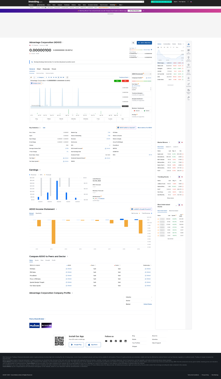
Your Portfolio (136, 343)
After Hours (50, 7)
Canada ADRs (65, 7)
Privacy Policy (205, 375)
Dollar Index (161, 79)
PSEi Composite (162, 63)
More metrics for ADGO (145, 127)
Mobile (134, 339)
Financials (46, 69)
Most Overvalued (173, 210)
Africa (95, 7)
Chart (39, 69)
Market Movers (163, 142)
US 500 (159, 71)
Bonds (174, 44)
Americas (72, 7)
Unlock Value (146, 49)
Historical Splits (50, 73)
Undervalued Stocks (114, 7)
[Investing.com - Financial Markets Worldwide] (35, 2)
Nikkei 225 (160, 65)
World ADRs (57, 7)
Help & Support (156, 343)
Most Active (161, 146)
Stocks (31, 7)
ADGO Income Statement (42, 209)
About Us (154, 336)
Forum (54, 69)
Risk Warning (215, 375)
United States (148, 304)
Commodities (166, 44)
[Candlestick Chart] (31, 77)
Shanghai (160, 68)
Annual (31, 213)
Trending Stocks (163, 177)
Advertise (155, 339)
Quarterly (38, 213)
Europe (77, 7)
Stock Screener (104, 5)
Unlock (69, 268)
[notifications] (188, 1)
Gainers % (168, 146)
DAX (159, 76)
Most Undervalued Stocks (164, 205)
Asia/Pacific (90, 7)
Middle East (83, 7)
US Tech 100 (161, 74)
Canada (38, 7)
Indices (159, 44)
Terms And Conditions (193, 375)
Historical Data (40, 73)
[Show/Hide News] (67, 77)
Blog (133, 336)
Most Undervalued (162, 210)
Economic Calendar (93, 5)
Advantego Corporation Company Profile (50, 293)
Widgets (134, 346)
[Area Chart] (34, 77)
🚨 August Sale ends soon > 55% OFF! (161, 1)
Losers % (175, 146)
